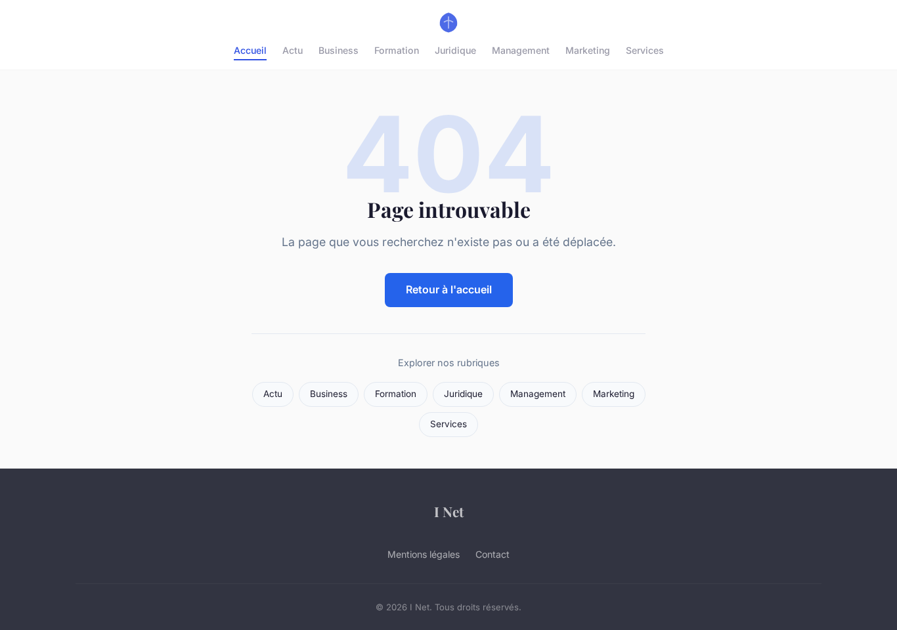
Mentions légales (423, 554)
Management (521, 50)
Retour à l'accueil (449, 289)
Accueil (250, 50)
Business (338, 50)
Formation (396, 50)
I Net (449, 511)
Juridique (455, 50)
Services (645, 50)
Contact (492, 554)
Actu (292, 50)
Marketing (587, 50)
